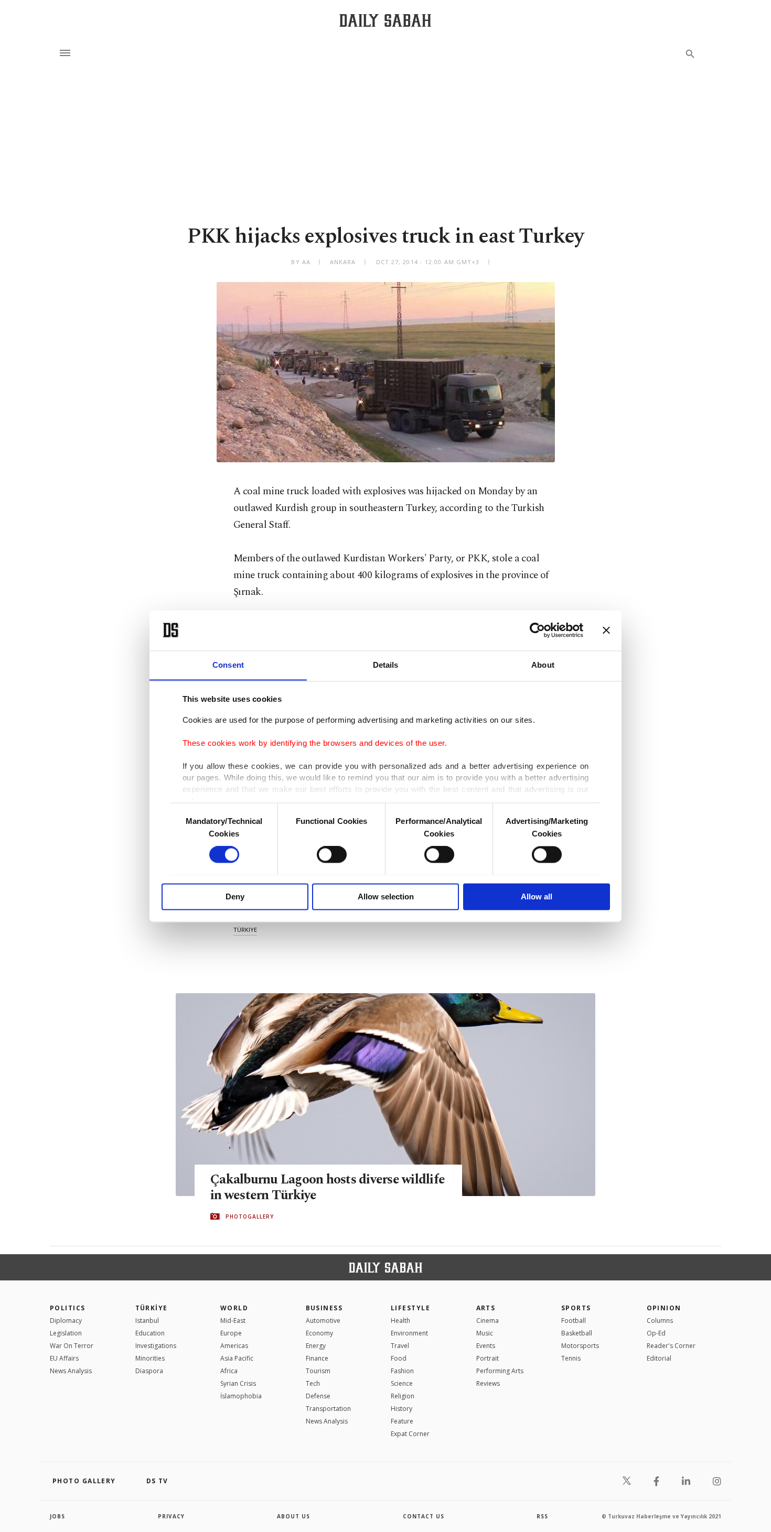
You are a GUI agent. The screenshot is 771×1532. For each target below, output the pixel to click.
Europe (231, 1333)
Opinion (664, 1307)
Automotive (323, 1320)
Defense (318, 1396)
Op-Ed (656, 1333)
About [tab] (542, 664)
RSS (542, 1516)
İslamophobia (241, 1396)
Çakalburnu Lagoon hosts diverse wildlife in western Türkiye (327, 1187)
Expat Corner (410, 1433)
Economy (319, 1333)
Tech (313, 1383)
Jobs (57, 1516)
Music (484, 1333)
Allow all (536, 896)
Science (402, 1383)
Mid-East (232, 1320)
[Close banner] (606, 630)
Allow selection (386, 896)
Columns (660, 1320)
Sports (576, 1307)
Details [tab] (386, 664)
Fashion (402, 1370)
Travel (400, 1345)
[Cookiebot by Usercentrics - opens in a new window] (537, 630)
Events (485, 1345)
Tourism (318, 1370)
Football (573, 1320)
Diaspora (149, 1370)
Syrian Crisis (238, 1383)
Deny (235, 896)
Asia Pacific (236, 1358)
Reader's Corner (671, 1345)
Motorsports (580, 1345)
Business (324, 1307)
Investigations (155, 1345)
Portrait (487, 1358)
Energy (316, 1345)
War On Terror (71, 1345)
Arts (486, 1307)
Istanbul (147, 1320)
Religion (402, 1396)
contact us (423, 1516)
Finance (317, 1358)
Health (400, 1320)
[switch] (332, 854)
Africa (229, 1370)
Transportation (328, 1408)
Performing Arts (499, 1370)
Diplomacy (66, 1320)
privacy (171, 1516)
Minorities (150, 1358)
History (401, 1408)
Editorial (659, 1358)
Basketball (576, 1333)
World (234, 1307)
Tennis (571, 1358)
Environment (409, 1333)
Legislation (66, 1333)
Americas (234, 1345)
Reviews (488, 1383)
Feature (402, 1421)
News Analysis (71, 1370)
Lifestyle (410, 1307)
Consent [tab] (228, 664)
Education (150, 1333)
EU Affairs (64, 1358)
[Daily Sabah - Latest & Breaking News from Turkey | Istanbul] (385, 20)
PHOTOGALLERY (250, 1216)
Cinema (487, 1320)
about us (293, 1516)
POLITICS (67, 1307)
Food (398, 1358)
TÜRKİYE (151, 1307)
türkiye (245, 929)
